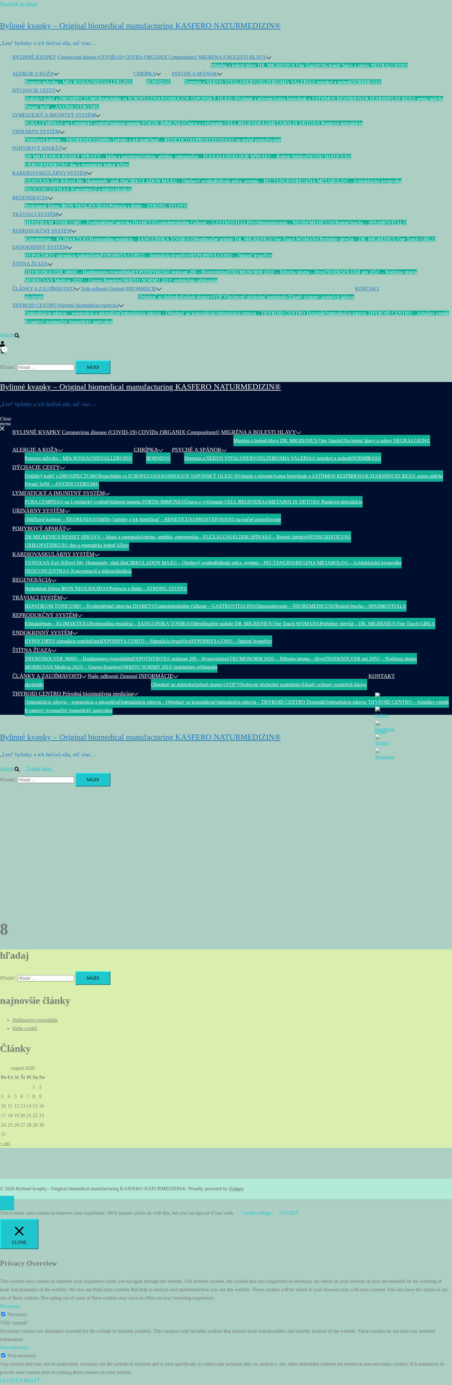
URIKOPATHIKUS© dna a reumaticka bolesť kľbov (77, 164)
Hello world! (24, 1028)
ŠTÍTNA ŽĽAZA (30, 263)
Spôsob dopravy (196, 297)
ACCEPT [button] (288, 1213)
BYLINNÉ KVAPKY (34, 57)
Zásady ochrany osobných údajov (321, 297)
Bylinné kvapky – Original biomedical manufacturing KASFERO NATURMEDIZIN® (140, 25)
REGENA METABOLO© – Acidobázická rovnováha (348, 181)
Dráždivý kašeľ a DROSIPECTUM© (61, 98)
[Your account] (2, 343)
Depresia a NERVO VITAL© (213, 82)
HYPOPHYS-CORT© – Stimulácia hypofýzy (145, 255)
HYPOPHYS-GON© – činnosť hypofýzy (231, 255)
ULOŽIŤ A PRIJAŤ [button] (20, 1380)
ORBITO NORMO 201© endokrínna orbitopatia (169, 280)
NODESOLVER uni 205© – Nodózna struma (372, 272)
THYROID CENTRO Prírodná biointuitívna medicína (65, 305)
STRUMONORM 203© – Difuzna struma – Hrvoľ (277, 272)
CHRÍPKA (145, 73)
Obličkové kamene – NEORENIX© (60, 139)
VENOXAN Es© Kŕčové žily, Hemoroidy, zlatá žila (76, 181)
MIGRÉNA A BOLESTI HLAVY (232, 57)
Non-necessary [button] (14, 1347)
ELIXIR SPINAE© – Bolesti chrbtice (270, 156)
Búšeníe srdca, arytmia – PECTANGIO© (255, 181)
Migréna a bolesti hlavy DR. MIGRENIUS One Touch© (266, 65)
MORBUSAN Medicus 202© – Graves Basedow (73, 280)
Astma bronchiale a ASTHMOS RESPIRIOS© (319, 98)
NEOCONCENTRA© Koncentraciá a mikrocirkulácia (78, 189)
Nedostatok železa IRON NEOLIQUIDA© (67, 206)
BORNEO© (158, 82)
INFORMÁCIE (141, 288)
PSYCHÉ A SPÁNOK (194, 73)
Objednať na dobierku (159, 297)
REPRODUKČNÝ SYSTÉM (41, 230)
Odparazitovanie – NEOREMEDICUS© (295, 222)
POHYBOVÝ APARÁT (36, 148)
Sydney (236, 1188)
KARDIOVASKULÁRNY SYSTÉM (49, 173)
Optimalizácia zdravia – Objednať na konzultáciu (166, 313)
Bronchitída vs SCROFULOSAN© (133, 98)
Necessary (17, 1314)
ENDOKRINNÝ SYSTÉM (39, 247)
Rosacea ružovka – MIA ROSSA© (59, 82)
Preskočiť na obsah (18, 3)
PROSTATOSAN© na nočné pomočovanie (238, 139)
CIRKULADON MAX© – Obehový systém (171, 181)
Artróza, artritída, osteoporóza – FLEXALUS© (187, 156)
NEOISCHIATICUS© (329, 156)
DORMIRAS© (366, 82)
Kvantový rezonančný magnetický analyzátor (69, 321)
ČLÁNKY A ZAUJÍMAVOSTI (43, 288)
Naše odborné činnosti (102, 288)
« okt (5, 1143)
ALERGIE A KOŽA (33, 73)
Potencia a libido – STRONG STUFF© (148, 206)
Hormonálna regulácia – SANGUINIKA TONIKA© (141, 239)
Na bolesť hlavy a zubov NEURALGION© (365, 65)
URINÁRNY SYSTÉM (36, 131)
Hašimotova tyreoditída (34, 1020)
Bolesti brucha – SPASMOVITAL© (370, 222)
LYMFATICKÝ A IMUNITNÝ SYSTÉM (53, 114)
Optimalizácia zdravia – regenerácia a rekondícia (72, 313)
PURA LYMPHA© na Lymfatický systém (66, 123)
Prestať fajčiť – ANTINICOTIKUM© (62, 106)
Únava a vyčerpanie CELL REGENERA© (226, 123)
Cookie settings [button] (256, 1213)
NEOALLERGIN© (113, 82)
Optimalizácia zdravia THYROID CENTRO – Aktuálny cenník (386, 313)
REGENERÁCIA (30, 197)
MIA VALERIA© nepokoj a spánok (315, 82)
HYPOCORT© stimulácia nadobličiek (62, 255)
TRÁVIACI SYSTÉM (34, 214)
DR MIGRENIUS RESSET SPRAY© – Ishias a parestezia (83, 156)
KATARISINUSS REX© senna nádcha (404, 98)
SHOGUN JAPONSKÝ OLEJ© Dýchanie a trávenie (220, 98)
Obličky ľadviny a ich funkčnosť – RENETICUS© (146, 139)
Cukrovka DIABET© (133, 222)
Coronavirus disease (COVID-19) (90, 57)
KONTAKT (367, 288)
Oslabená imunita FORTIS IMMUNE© (145, 123)
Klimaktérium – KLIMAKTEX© (57, 239)
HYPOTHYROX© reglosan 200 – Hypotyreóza (179, 272)
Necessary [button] (10, 1306)
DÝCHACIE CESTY (34, 90)
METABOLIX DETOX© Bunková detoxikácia (316, 123)
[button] (13, 334)
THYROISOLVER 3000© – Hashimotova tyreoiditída (78, 272)
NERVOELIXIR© (261, 82)
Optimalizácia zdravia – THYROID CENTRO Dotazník (269, 313)
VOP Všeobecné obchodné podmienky (250, 297)
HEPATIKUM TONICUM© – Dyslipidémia (68, 222)
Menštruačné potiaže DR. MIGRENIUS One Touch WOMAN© (256, 239)
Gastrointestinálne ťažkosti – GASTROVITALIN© (205, 222)
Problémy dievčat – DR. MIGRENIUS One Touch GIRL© (377, 239)
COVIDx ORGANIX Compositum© (161, 57)
